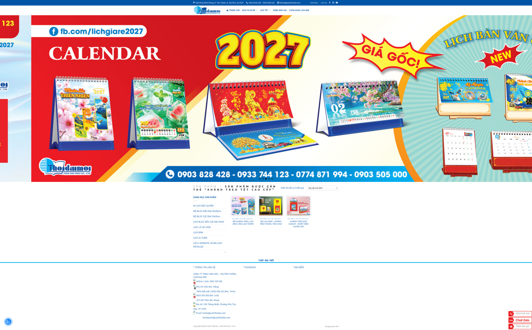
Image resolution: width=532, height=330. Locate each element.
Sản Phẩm (205, 186)
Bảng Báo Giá (280, 10)
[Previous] (14, 98)
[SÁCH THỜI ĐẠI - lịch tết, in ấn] (207, 10)
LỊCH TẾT (264, 10)
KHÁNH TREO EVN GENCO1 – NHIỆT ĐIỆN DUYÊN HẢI (299, 224)
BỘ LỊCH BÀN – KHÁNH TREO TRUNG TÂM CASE (271, 222)
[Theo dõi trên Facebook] (330, 3)
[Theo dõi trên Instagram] (333, 3)
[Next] (517, 98)
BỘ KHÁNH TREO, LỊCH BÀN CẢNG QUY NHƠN (243, 222)
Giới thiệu (314, 3)
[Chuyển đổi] (225, 252)
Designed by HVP (332, 326)
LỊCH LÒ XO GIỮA (202, 227)
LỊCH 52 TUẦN (200, 237)
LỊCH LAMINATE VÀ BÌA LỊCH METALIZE (207, 245)
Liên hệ (324, 3)
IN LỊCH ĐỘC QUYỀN (203, 205)
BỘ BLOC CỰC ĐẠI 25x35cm (206, 216)
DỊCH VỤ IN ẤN (248, 10)
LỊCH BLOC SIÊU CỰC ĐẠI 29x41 (208, 221)
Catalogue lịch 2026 (299, 10)
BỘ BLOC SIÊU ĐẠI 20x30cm (207, 211)
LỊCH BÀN (198, 232)
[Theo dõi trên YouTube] (337, 3)
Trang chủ (234, 10)
